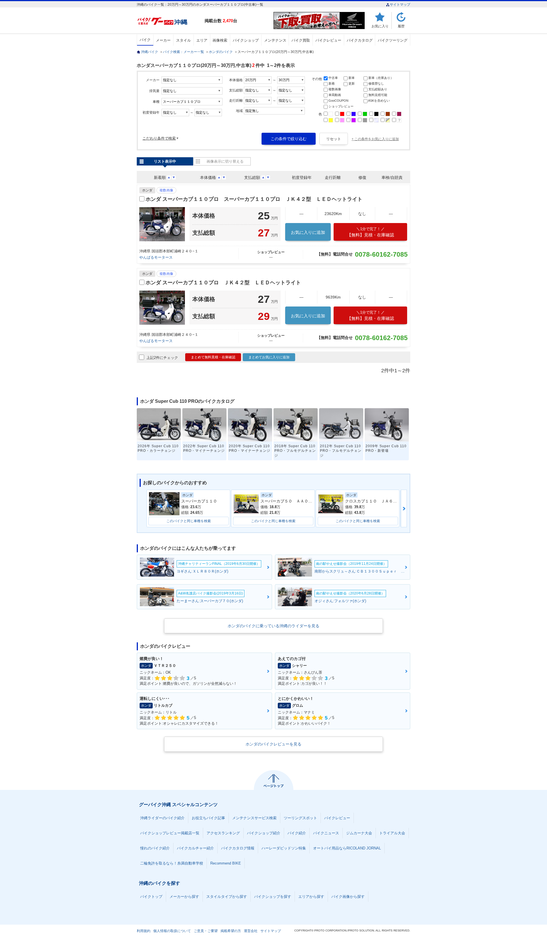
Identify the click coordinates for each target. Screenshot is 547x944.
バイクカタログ (360, 40)
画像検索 (220, 40)
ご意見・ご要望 (206, 931)
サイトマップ (400, 5)
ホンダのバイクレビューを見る (273, 744)
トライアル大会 (392, 833)
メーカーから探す (184, 896)
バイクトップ (151, 896)
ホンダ (147, 190)
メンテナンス (275, 40)
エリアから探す (311, 896)
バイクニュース (326, 833)
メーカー (163, 40)
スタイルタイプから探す (226, 896)
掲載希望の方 (231, 931)
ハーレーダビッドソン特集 (284, 848)
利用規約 (143, 931)
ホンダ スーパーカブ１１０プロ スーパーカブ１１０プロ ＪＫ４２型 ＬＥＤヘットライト (254, 199)
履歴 (401, 26)
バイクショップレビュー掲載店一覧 (169, 833)
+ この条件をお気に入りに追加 (375, 139)
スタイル (183, 40)
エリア (201, 40)
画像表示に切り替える (225, 161)
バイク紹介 (296, 833)
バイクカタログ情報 (237, 848)
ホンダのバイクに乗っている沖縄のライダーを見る (273, 626)
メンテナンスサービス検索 (254, 818)
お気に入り (380, 26)
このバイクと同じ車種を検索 (188, 521)
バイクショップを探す (272, 896)
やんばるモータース (156, 257)
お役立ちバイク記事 (208, 818)
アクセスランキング (223, 833)
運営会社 (251, 931)
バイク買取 (300, 40)
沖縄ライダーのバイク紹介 (162, 818)
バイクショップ (246, 40)
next (404, 508)
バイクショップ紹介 (263, 833)
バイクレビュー (328, 40)
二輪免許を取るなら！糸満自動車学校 (171, 863)
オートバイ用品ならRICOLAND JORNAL (347, 848)
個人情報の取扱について (172, 931)
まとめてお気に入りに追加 (268, 357)
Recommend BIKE (225, 863)
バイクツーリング (392, 40)
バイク (145, 40)
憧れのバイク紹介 (155, 848)
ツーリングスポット (300, 818)
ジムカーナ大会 (359, 833)
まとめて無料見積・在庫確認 (213, 357)
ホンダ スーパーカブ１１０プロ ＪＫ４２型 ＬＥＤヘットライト (223, 282)
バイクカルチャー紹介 (195, 848)
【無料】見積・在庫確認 (370, 232)
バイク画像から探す (348, 896)
